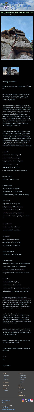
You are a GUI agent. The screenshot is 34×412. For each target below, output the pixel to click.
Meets (4, 373)
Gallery (5, 388)
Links (19, 385)
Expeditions (6, 385)
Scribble (20, 393)
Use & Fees (23, 375)
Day (5, 377)
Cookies (4, 402)
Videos (6, 390)
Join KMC (22, 390)
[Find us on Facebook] (29, 400)
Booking (22, 380)
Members (21, 388)
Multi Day (6, 375)
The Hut (20, 373)
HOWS (21, 382)
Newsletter (6, 383)
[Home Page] (6, 5)
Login (31, 1)
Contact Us (21, 395)
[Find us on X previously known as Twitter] (26, 400)
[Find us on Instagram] (23, 400)
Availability (23, 377)
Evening (6, 380)
